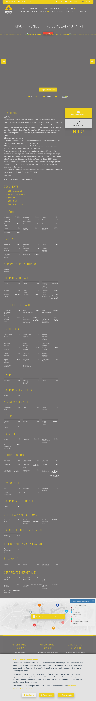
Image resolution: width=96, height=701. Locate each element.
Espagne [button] (43, 12)
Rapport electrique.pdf (17, 194)
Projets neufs (56, 8)
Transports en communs (79, 605)
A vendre (34, 8)
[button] (82, 601)
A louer (44, 8)
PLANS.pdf (13, 201)
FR (83, 2)
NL (90, 2)
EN (86, 2)
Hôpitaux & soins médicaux (80, 621)
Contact (70, 12)
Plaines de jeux (77, 614)
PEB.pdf (12, 198)
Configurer (30, 695)
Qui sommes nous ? (28, 12)
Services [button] (69, 8)
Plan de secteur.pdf (16, 204)
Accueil (23, 8)
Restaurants (76, 623)
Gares (74, 607)
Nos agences (57, 12)
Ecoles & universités (78, 610)
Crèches (75, 616)
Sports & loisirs (77, 619)
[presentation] (3, 61)
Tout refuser (47, 695)
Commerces (76, 612)
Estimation (82, 12)
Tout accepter (67, 695)
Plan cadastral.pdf (15, 191)
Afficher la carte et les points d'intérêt (49, 617)
